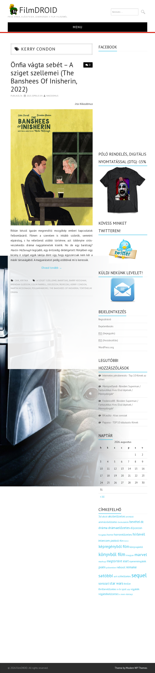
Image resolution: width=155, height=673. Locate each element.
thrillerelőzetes (107, 589)
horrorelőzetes (123, 534)
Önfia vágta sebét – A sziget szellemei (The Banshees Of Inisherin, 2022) (44, 77)
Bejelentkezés (105, 326)
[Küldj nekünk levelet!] (122, 289)
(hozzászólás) (108, 340)
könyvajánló (136, 547)
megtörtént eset (118, 561)
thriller (127, 583)
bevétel (134, 522)
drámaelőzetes (119, 528)
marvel (140, 554)
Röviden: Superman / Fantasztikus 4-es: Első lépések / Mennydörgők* (119, 390)
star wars (116, 583)
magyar (130, 555)
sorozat (103, 583)
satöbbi (105, 576)
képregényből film (113, 546)
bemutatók (123, 522)
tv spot (122, 589)
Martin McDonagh (21, 288)
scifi (115, 576)
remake (131, 567)
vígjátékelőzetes (108, 594)
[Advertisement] (52, 334)
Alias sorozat (120, 415)
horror (110, 534)
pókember (111, 567)
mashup (102, 561)
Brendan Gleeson (20, 284)
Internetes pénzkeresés (114, 375)
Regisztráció (104, 319)
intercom (104, 540)
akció (105, 516)
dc (142, 522)
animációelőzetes (107, 522)
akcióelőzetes (116, 516)
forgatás (102, 534)
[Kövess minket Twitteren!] (122, 249)
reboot (121, 567)
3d (100, 516)
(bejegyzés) (106, 333)
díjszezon (52, 284)
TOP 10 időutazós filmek (125, 422)
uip (128, 589)
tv (118, 589)
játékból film (117, 540)
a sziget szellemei (46, 280)
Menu (77, 27)
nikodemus (52, 95)
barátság (63, 280)
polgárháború (40, 288)
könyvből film (111, 554)
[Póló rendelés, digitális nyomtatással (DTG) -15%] (122, 189)
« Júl (102, 496)
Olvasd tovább (51, 268)
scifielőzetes (124, 576)
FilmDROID (38, 10)
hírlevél (139, 534)
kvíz (126, 540)
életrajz (129, 594)
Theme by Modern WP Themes (131, 668)
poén (101, 567)
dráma (103, 528)
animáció (129, 516)
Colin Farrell (38, 284)
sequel (139, 575)
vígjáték (135, 589)
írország (64, 284)
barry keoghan (77, 280)
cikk (17, 280)
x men (122, 594)
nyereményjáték (137, 561)
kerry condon (79, 284)
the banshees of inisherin (63, 288)
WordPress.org (106, 347)
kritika (24, 280)
